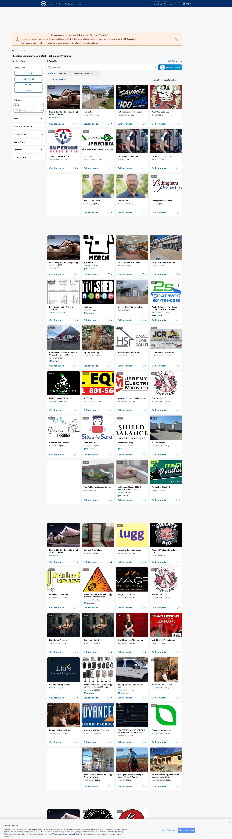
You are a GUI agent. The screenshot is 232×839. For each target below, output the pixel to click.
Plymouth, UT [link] (122, 115)
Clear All (52, 73)
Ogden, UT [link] (87, 310)
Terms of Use (112, 832)
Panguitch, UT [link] (88, 266)
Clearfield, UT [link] (122, 736)
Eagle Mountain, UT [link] (158, 356)
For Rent (28, 84)
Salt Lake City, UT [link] (55, 312)
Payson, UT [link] (121, 780)
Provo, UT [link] (121, 159)
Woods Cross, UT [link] (157, 312)
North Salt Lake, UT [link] (89, 159)
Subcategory (17, 109)
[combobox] (29, 105)
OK (229, 822)
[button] (41, 104)
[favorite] (74, 123)
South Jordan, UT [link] (89, 401)
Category (16, 103)
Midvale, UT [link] (87, 553)
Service (28, 90)
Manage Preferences (168, 830)
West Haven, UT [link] (88, 204)
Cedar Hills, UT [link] (123, 356)
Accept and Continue (186, 830)
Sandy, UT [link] (86, 490)
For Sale (28, 73)
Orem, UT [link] (155, 115)
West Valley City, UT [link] (55, 159)
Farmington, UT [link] (88, 600)
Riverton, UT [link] (87, 115)
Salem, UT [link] (121, 493)
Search (23, 51)
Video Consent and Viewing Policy (65, 834)
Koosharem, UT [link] (88, 356)
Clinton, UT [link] (53, 358)
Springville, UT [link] (122, 690)
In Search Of (28, 79)
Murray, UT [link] (155, 204)
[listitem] (63, 106)
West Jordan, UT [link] (54, 401)
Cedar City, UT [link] (53, 117)
